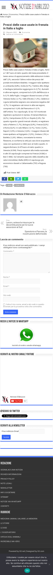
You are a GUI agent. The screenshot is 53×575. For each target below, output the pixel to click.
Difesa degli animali (10, 537)
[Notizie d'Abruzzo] (26, 6)
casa (9, 185)
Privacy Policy (7, 479)
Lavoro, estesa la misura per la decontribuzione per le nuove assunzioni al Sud (20, 223)
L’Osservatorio (8, 532)
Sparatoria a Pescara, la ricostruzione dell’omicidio (35, 231)
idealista (19, 185)
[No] (49, 564)
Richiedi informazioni (11, 474)
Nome (6, 277)
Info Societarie (8, 492)
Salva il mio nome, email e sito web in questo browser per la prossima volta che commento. (23, 305)
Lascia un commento (14, 34)
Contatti (5, 506)
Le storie (5, 523)
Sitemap (4, 497)
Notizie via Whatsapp (11, 501)
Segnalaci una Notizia (12, 470)
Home (5, 14)
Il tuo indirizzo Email (10, 431)
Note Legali (6, 483)
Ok (27, 570)
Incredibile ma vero (10, 541)
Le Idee (4, 528)
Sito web (7, 295)
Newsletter (6, 488)
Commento (8, 251)
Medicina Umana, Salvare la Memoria (19, 519)
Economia (13, 14)
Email (6, 286)
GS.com (40, 551)
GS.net (22, 551)
